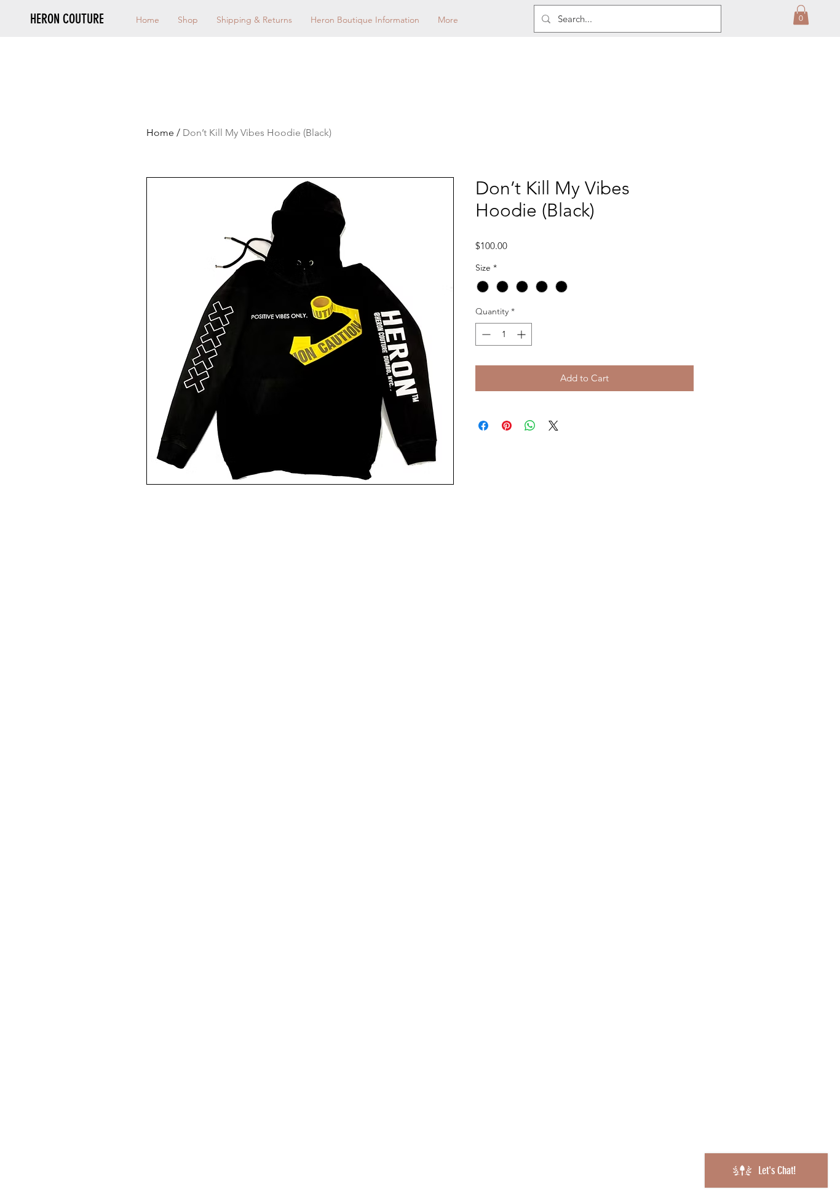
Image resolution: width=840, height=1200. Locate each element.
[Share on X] (553, 425)
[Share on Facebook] (483, 425)
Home (160, 132)
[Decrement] (485, 334)
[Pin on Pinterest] (506, 425)
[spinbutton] (504, 334)
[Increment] (522, 334)
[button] (801, 15)
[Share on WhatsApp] (530, 425)
